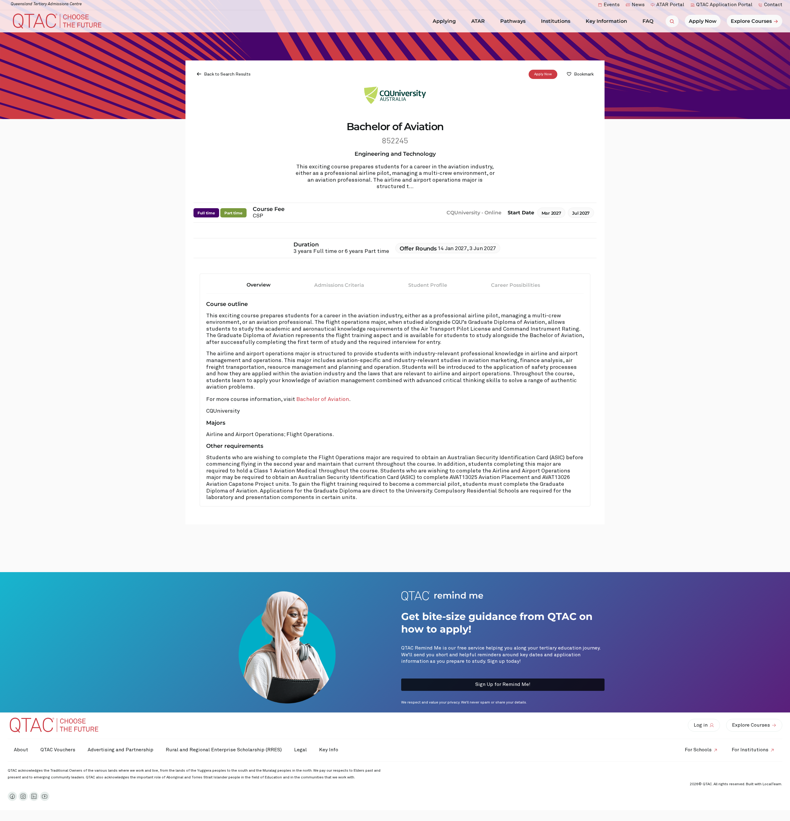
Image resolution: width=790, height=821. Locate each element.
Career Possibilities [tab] (515, 285)
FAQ (647, 21)
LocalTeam (772, 784)
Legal (300, 749)
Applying (444, 21)
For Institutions (750, 749)
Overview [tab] (259, 285)
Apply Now (543, 74)
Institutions (555, 21)
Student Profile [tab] (427, 285)
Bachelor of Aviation (322, 399)
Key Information (606, 21)
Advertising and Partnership (120, 749)
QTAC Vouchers (57, 749)
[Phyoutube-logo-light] (44, 796)
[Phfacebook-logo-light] (12, 796)
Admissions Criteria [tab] (339, 285)
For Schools (698, 749)
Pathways (513, 21)
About (21, 749)
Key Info (328, 749)
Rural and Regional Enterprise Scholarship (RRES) (224, 749)
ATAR (478, 21)
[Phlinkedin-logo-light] (34, 796)
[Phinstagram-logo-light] (23, 796)
